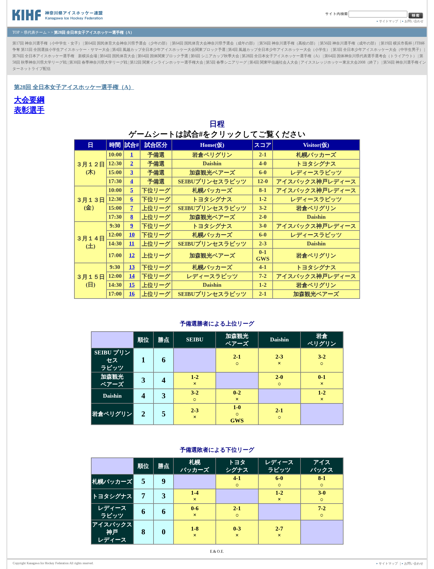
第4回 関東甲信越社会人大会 (273, 62)
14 (132, 276)
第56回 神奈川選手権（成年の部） (349, 43)
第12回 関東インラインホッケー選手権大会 (166, 62)
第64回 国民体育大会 (117, 56)
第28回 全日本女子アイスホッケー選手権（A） (282, 56)
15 (132, 285)
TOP (16, 32)
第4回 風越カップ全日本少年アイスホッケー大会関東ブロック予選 (169, 49)
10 (132, 234)
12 (132, 255)
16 (132, 294)
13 (132, 267)
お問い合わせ (414, 21)
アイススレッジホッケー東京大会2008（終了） (341, 62)
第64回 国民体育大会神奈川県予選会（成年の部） (214, 43)
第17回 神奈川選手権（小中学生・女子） (47, 43)
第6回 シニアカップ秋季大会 (215, 56)
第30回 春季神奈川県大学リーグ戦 (98, 62)
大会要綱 (29, 100)
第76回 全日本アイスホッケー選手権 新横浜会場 (54, 56)
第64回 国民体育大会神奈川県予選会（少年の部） (127, 43)
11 (131, 243)
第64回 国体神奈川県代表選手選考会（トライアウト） (370, 56)
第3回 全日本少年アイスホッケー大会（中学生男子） (378, 49)
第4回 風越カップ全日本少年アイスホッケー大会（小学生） (279, 49)
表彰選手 (29, 110)
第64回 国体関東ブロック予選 (163, 56)
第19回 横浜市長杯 (396, 43)
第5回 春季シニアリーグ (226, 62)
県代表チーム (35, 32)
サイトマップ (388, 21)
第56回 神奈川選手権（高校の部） (288, 43)
